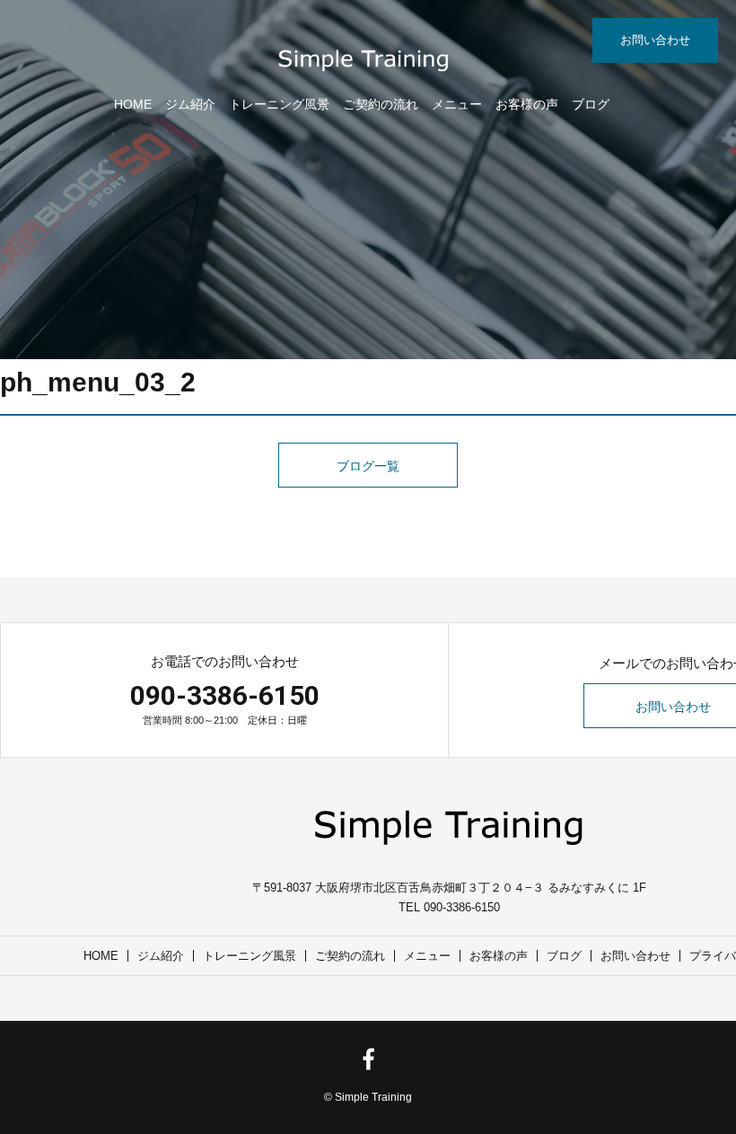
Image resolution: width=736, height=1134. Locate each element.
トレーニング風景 (279, 104)
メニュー (457, 104)
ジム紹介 (190, 104)
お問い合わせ (655, 40)
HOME (133, 104)
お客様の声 (526, 104)
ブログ (590, 104)
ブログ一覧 (368, 466)
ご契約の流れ (380, 104)
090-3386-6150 (225, 695)
